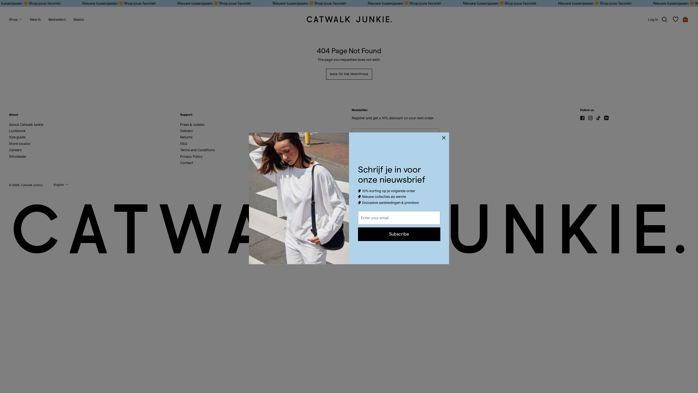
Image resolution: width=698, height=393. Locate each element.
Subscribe (399, 234)
